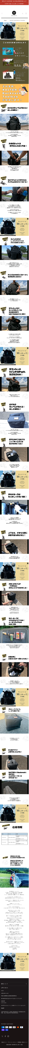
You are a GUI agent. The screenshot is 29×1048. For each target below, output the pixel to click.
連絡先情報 (11, 1044)
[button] (2, 13)
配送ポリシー (5, 1044)
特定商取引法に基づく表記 (19, 1044)
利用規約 (22, 1042)
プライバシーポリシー (14, 1042)
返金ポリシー (7, 1042)
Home (4, 20)
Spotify (2, 1008)
